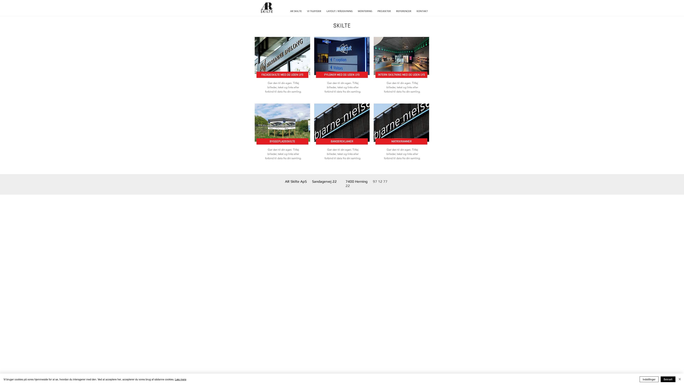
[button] (314, 11)
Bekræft (668, 379)
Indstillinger (649, 379)
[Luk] (680, 379)
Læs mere (180, 379)
